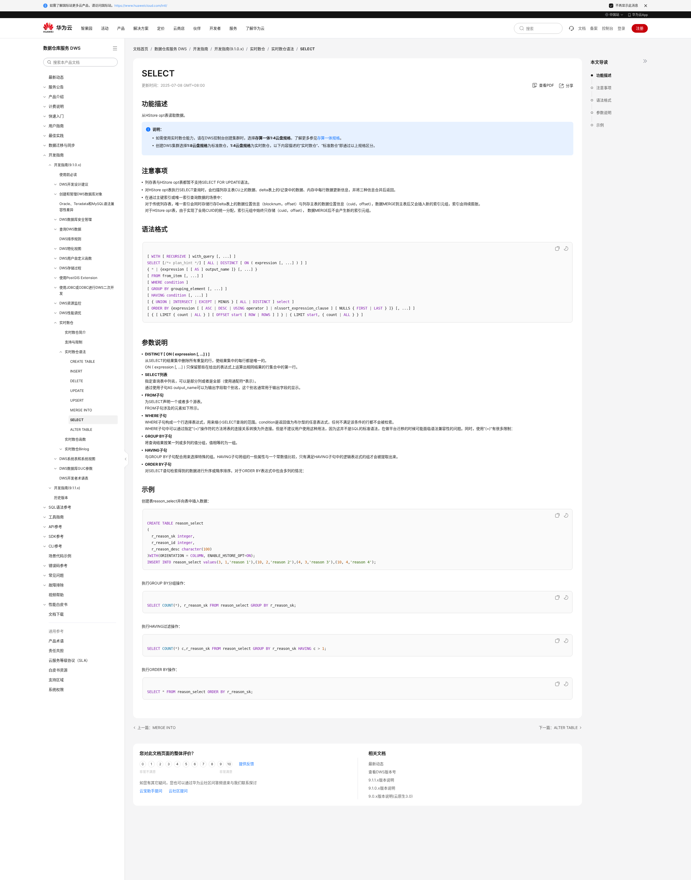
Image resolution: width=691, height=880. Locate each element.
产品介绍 (56, 96)
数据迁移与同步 (62, 145)
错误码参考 (58, 565)
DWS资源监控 (70, 303)
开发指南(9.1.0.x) (67, 165)
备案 (594, 28)
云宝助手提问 (151, 790)
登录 (621, 28)
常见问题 (56, 575)
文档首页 (140, 48)
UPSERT (77, 400)
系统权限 (56, 689)
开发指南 (56, 155)
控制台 (607, 28)
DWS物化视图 (70, 248)
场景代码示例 (60, 555)
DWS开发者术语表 (73, 478)
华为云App (640, 15)
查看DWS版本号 (382, 772)
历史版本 (61, 497)
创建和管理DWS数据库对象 (80, 194)
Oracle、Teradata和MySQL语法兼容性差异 (86, 206)
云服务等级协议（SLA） (69, 660)
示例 (600, 125)
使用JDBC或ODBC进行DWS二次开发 (86, 290)
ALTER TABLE (81, 429)
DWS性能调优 (70, 313)
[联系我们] (571, 28)
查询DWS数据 (70, 229)
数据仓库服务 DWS (170, 48)
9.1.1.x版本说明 (381, 780)
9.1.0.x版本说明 (381, 788)
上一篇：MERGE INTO (156, 727)
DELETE (76, 381)
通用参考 (56, 631)
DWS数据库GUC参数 (76, 468)
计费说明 (56, 106)
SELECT (77, 420)
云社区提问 (178, 790)
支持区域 (56, 679)
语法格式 (603, 100)
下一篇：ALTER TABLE (558, 727)
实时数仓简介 (75, 332)
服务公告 (56, 87)
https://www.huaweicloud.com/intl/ (140, 6)
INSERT (76, 371)
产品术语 (56, 641)
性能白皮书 (58, 604)
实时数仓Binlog (77, 449)
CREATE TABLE (82, 361)
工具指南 (56, 517)
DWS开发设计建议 (73, 184)
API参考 (55, 526)
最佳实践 (56, 135)
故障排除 (56, 585)
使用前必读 (68, 174)
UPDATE (77, 390)
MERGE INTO (81, 410)
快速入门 (56, 116)
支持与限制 (73, 342)
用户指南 (56, 125)
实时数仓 (66, 322)
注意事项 (603, 87)
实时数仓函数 (75, 439)
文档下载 (56, 614)
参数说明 (603, 112)
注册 (639, 28)
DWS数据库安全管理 (75, 219)
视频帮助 (56, 594)
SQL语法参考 (60, 507)
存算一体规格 (328, 138)
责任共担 (56, 650)
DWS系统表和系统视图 (77, 458)
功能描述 (603, 75)
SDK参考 (56, 536)
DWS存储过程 (70, 268)
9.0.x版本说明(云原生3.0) (390, 796)
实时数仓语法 (75, 352)
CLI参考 (55, 546)
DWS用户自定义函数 (75, 258)
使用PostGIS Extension (78, 278)
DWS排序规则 (70, 239)
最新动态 (56, 77)
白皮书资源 (58, 670)
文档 (582, 28)
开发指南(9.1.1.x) (67, 488)
